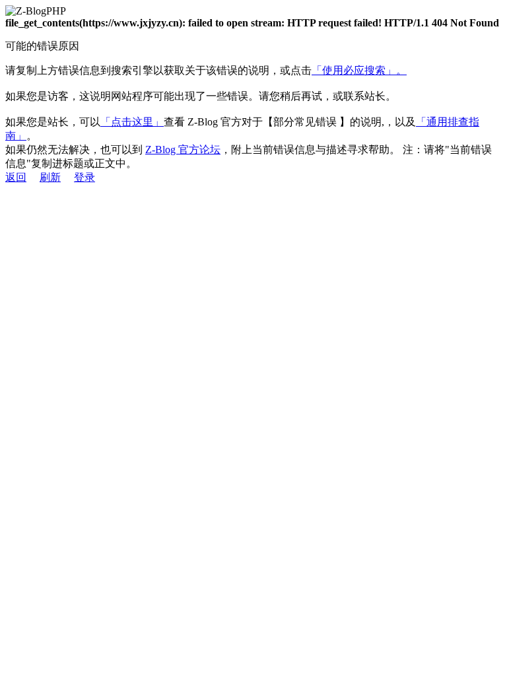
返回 (15, 177)
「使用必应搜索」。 (359, 70)
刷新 (50, 177)
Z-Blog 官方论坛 (182, 149)
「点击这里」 (132, 121)
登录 (84, 177)
